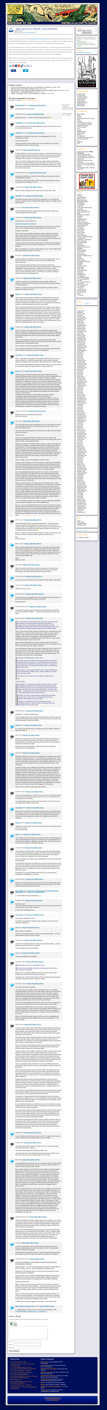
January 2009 (81, 484)
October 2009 (81, 471)
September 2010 (82, 455)
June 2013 (80, 407)
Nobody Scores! (81, 250)
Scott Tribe (80, 271)
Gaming (79, 121)
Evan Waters (18, 355)
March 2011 (80, 446)
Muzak (79, 130)
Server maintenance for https (18, 1362)
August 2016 (80, 352)
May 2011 (80, 443)
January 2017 (81, 344)
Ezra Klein (80, 216)
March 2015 (80, 376)
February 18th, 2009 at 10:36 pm (31, 1159)
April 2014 (80, 392)
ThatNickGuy (19, 132)
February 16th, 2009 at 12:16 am (33, 187)
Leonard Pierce (81, 238)
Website (11, 1348)
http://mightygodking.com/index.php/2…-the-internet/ (30, 1311)
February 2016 (81, 360)
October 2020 (81, 319)
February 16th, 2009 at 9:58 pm (33, 585)
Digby (79, 213)
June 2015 (80, 372)
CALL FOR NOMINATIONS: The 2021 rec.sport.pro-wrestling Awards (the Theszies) (23, 1368)
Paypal (87, 303)
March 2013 (80, 411)
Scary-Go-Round (82, 270)
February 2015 (81, 378)
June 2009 (80, 477)
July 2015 (80, 370)
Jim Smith (18, 195)
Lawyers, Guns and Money (84, 236)
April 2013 (80, 410)
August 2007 (80, 509)
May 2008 (80, 496)
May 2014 (80, 391)
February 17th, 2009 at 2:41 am (33, 725)
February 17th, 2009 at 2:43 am (31, 735)
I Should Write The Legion (84, 124)
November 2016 (81, 347)
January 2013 (81, 414)
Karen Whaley (81, 101)
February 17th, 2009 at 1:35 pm (33, 822)
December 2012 (81, 416)
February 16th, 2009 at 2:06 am (33, 217)
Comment (11, 1322)
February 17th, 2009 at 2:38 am (34, 710)
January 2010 (81, 467)
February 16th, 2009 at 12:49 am (30, 207)
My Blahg (80, 248)
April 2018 (80, 333)
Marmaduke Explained (83, 247)
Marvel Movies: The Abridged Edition (22, 92)
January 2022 (81, 314)
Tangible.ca (80, 273)
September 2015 (82, 368)
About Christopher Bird (83, 154)
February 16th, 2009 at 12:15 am (37, 172)
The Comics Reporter (83, 277)
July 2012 (80, 423)
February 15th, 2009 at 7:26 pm (37, 105)
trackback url (33, 100)
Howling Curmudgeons (83, 223)
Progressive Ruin (82, 266)
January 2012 (81, 432)
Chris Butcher (81, 204)
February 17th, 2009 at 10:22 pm (33, 940)
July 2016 (80, 353)
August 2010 (80, 457)
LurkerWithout (19, 122)
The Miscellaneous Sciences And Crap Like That (85, 138)
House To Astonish (82, 222)
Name (11, 1341)
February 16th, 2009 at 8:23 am (33, 327)
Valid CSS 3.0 (56, 1399)
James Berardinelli (82, 225)
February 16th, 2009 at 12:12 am (31, 150)
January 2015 (81, 379)
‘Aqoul (79, 194)
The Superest (81, 286)
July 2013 (80, 406)
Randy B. (17, 294)
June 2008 (80, 494)
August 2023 (80, 311)
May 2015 (80, 373)
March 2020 (80, 322)
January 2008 (81, 502)
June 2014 (80, 389)
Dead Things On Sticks (83, 212)
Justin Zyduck (81, 100)
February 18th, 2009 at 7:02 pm (32, 1132)
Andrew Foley (81, 94)
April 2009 (80, 480)
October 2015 (81, 366)
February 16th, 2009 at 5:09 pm (31, 421)
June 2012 (80, 424)
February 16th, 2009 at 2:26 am (31, 255)
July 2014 (80, 388)
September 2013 (82, 403)
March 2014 (80, 394)
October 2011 (81, 436)
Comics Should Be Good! (84, 207)
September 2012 (82, 420)
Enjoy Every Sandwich (83, 215)
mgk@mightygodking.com (84, 52)
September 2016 (82, 350)
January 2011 (81, 449)
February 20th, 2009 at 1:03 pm (38, 1216)
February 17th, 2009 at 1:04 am (37, 606)
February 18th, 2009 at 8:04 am (35, 983)
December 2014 (81, 381)
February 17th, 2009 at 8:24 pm (30, 927)
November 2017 (81, 340)
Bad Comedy (81, 114)
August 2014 (80, 387)
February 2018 (81, 335)
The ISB (79, 280)
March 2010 (80, 464)
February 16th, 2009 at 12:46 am (34, 195)
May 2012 (80, 426)
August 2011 (80, 439)
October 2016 (81, 349)
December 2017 (81, 338)
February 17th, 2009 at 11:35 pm (31, 953)
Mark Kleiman (81, 245)
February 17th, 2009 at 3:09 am (31, 753)
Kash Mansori (81, 229)
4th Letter (80, 196)
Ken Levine (80, 231)
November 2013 (81, 400)
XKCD (79, 293)
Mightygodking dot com (54, 1397)
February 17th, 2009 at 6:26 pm (34, 900)
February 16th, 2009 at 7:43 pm (33, 576)
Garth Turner (80, 220)
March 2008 (80, 499)
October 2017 (81, 341)
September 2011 (82, 438)
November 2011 (81, 435)
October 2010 (81, 454)
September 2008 (82, 490)
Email (11, 1344)
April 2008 (80, 497)
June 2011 (80, 442)
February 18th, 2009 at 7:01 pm (32, 1024)
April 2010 (80, 462)
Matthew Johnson (82, 102)
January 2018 (81, 337)
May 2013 (80, 408)
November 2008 (81, 487)
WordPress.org (81, 525)
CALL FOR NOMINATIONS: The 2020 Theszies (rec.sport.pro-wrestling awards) (23, 1377)
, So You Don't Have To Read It (86, 165)
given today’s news (15, 1379)
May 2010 (80, 461)
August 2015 (80, 369)
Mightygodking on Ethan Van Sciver (25, 1306)
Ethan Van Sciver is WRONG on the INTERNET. (37, 29)
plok (16, 927)
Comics (23, 32)
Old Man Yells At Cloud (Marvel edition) (23, 89)
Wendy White (81, 105)
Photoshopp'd (81, 133)
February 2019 (81, 328)
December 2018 (81, 331)
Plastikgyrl (80, 263)
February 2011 (81, 448)
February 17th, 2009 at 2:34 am (34, 618)
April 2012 (80, 427)
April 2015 (80, 375)
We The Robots (81, 292)
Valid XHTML (48, 1399)
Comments (81, 523)
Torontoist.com (81, 289)
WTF (35, 32)
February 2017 (81, 343)
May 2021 (80, 315)
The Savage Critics (82, 285)
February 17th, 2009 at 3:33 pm (33, 847)
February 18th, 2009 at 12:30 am (35, 961)
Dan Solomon (81, 95)
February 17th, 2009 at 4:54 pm (36, 892)
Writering (79, 142)
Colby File (80, 206)
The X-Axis (80, 288)
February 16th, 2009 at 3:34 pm (37, 411)
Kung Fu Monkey (82, 235)
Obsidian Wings (81, 254)
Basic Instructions (82, 200)
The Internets (29, 32)
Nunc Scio (80, 253)
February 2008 (81, 500)
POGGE (79, 264)
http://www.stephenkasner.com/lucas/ (25, 223)
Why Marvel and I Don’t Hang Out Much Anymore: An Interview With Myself (34, 90)
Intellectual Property (83, 126)
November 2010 (81, 452)
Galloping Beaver (82, 219)
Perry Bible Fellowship (83, 261)
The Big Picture (81, 274)
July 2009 (80, 476)
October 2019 (81, 327)
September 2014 (82, 385)
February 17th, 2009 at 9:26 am (35, 807)
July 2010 (80, 458)
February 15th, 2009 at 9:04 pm (36, 122)
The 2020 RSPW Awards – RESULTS (20, 1371)
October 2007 (81, 506)
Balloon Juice (81, 199)
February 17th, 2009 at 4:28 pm (34, 879)
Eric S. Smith (18, 914)
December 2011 (81, 433)
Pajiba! (79, 257)
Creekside (80, 209)
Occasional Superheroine (84, 255)
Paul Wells (80, 258)
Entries (80, 522)
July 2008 (80, 493)
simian (17, 834)
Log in (79, 520)
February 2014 (81, 395)
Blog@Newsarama (82, 201)
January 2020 (81, 324)
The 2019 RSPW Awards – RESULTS (20, 1385)
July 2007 (80, 511)
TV (78, 140)
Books (79, 115)
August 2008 (80, 492)
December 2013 (81, 398)
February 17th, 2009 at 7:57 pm (35, 914)
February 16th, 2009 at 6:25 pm (32, 520)
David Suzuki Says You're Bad (85, 118)
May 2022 (80, 312)
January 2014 (81, 397)
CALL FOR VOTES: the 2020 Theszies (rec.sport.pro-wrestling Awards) (21, 1373)
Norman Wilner (81, 251)
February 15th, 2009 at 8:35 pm (35, 114)
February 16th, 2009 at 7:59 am (33, 294)
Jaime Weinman (81, 98)
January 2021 (81, 317)
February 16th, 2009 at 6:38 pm (32, 543)
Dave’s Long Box (82, 210)
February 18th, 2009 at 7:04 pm (32, 1142)
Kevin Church (81, 232)
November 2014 (81, 382)
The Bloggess (81, 276)
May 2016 (80, 356)
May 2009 (80, 478)
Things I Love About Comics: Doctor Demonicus (25, 93)
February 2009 (81, 483)
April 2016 (80, 357)
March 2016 (80, 359)
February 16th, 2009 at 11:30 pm (35, 593)
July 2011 (80, 441)
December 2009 (81, 468)
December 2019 (81, 325)
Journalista (80, 228)
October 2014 (81, 384)
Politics (79, 134)
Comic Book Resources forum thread (40, 39)
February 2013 (81, 413)
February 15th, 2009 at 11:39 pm (36, 132)
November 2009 (81, 470)
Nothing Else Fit (81, 131)
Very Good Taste (82, 290)
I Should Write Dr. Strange (84, 123)
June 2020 (80, 321)
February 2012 (81, 430)
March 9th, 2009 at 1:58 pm (37, 1259)
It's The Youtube (81, 127)
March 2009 (80, 481)
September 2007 (82, 508)
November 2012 (81, 417)
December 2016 (81, 346)
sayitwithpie (80, 267)
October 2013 (81, 401)
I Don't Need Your (85, 156)
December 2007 (81, 503)
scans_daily (80, 269)
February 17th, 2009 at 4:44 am (34, 791)
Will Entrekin (80, 104)
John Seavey (18, 807)
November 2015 (81, 365)
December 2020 (81, 318)
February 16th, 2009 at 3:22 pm (33, 371)
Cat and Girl (80, 203)
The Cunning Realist (83, 279)
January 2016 (81, 362)
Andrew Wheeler (82, 197)
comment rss (24, 100)
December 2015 (81, 363)
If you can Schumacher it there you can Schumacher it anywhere (30, 87)
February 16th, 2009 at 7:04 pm (31, 564)
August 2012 (80, 422)
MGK (21, 31)
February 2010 (81, 465)
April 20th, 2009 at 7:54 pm (47, 1306)
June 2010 (80, 459)
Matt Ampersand (19, 105)
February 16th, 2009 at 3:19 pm (35, 355)
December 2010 (81, 451)
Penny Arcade (81, 260)
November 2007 (81, 505)
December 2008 (81, 486)
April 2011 (80, 445)
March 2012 (80, 429)
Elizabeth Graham (82, 97)
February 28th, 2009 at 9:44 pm (30, 1242)
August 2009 (80, 474)
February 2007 (81, 512)
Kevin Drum (80, 234)
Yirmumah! (80, 295)
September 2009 (82, 473)
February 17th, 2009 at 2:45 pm (32, 834)
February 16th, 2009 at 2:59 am (32, 278)
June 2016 (80, 354)
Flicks (78, 120)
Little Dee (80, 244)
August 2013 (80, 404)
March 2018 (80, 334)
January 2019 (81, 330)
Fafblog (79, 218)
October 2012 (81, 419)
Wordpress (56, 1400)
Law (78, 128)
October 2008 (81, 489)
